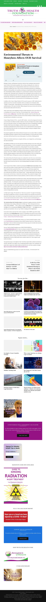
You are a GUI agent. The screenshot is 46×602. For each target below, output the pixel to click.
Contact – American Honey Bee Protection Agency (14, 216)
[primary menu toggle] (23, 20)
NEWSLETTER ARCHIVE (38, 22)
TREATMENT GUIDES (33, 1)
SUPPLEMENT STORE (8, 1)
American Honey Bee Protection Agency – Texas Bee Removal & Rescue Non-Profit (22, 199)
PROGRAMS (25, 1)
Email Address (11, 451)
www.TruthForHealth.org (9, 221)
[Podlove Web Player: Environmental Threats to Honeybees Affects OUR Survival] (23, 72)
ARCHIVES (20, 1)
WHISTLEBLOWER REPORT (6, 22)
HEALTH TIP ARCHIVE (27, 22)
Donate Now (23, 538)
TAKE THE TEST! (23, 435)
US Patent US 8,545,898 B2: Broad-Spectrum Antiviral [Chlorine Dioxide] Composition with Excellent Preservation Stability (33, 312)
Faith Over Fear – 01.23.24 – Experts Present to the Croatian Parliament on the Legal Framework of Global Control (13, 295)
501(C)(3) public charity (30, 592)
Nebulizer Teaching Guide (10, 370)
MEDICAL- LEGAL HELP (8, 3)
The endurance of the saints (29, 329)
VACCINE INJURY (18, 3)
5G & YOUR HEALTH (18, 22)
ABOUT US (24, 3)
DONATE (15, 1)
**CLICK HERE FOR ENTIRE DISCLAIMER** (23, 599)
